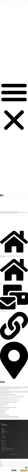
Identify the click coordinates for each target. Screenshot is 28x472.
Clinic (0, 150)
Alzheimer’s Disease (2, 56)
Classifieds (1, 145)
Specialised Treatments (2, 168)
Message (1, 466)
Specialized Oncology (2, 73)
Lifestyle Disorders (2, 55)
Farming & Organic (2, 157)
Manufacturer (1, 25)
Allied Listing (1, 138)
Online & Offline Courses (3, 49)
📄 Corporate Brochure (24, 470)
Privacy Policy (3, 444)
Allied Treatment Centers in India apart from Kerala (7, 448)
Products (1, 50)
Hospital (1, 31)
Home (0, 18)
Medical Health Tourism (2, 74)
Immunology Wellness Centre (3, 188)
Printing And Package (2, 156)
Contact (1, 193)
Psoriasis (1, 179)
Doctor (1, 146)
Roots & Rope (1, 162)
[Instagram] (3, 195)
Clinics (0, 144)
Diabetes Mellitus (2, 69)
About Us (1, 19)
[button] (14, 106)
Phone (1, 464)
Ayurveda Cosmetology (2, 192)
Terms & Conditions (3, 443)
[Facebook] (1, 195)
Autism (1, 60)
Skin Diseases (1, 183)
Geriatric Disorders (2, 68)
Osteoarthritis (1, 178)
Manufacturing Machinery (3, 38)
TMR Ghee (1, 43)
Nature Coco (1, 158)
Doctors (1, 22)
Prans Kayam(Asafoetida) (3, 44)
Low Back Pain (1, 59)
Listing (0, 137)
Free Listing (1, 47)
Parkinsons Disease (2, 174)
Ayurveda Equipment (2, 37)
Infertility (1, 169)
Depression (1, 170)
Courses (1, 48)
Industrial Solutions (2, 36)
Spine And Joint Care (2, 65)
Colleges (1, 151)
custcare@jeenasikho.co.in (3, 311)
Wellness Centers (2, 26)
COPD (0, 64)
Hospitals (1, 140)
